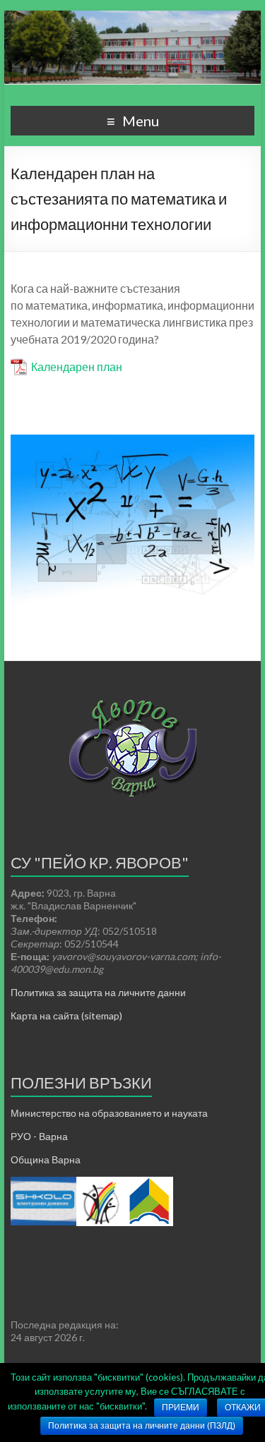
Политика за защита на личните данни (98, 992)
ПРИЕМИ (180, 1407)
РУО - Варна (39, 1136)
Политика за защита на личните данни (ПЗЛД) (141, 1426)
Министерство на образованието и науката (109, 1113)
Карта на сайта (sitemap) (66, 1016)
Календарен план (76, 366)
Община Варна (46, 1159)
